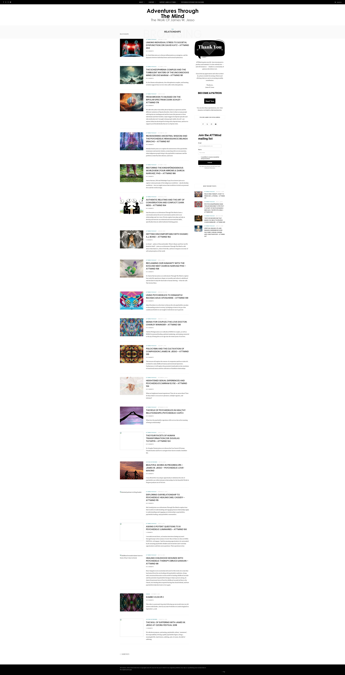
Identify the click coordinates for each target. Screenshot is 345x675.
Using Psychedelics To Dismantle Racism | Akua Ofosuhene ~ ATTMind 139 (167, 296)
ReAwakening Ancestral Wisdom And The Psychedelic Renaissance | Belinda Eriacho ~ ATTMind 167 (167, 138)
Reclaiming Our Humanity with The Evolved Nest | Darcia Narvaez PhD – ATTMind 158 (166, 266)
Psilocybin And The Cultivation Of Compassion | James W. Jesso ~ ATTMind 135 (167, 351)
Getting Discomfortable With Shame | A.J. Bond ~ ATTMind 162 (167, 235)
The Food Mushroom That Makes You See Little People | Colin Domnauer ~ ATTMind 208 (214, 220)
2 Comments (149, 532)
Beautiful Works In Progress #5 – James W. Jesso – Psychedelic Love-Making (165, 468)
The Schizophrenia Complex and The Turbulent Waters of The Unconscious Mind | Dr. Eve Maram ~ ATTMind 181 (167, 72)
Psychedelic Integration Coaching (192, 2)
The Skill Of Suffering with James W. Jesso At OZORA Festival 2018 (165, 624)
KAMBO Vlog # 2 (155, 597)
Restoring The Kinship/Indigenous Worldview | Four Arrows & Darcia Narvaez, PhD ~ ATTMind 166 (165, 170)
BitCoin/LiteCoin (216, 110)
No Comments (150, 51)
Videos (148, 594)
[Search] (335, 2)
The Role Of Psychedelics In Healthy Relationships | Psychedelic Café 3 (166, 411)
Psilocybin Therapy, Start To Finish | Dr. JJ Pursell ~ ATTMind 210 (214, 196)
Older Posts (125, 654)
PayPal (207, 110)
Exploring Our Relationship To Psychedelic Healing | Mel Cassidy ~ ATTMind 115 (165, 497)
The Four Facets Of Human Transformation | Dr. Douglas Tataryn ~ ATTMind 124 (163, 438)
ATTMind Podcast (151, 39)
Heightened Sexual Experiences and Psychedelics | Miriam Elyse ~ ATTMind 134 (166, 383)
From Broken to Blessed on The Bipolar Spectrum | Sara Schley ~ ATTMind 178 (164, 99)
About (141, 2)
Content (151, 2)
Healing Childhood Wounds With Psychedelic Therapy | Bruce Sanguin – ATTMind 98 (167, 561)
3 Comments (149, 240)
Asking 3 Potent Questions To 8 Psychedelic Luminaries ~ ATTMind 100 (166, 528)
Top (224, 671)
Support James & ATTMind (168, 2)
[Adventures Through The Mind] (172, 15)
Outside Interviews (151, 462)
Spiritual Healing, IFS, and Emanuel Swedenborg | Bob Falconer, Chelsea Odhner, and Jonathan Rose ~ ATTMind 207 (214, 232)
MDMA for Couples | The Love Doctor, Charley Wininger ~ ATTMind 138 (166, 323)
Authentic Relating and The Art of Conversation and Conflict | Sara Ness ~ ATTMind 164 (165, 202)
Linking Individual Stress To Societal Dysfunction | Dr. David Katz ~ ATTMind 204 (167, 45)
